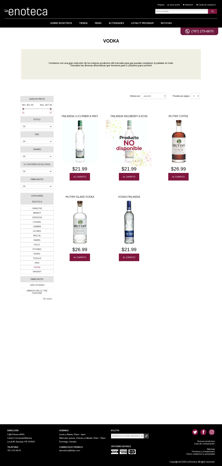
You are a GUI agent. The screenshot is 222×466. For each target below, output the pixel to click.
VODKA (37, 267)
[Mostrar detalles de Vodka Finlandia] (129, 222)
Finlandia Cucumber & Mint (80, 116)
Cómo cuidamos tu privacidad (200, 454)
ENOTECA (37, 201)
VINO (37, 262)
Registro (161, 5)
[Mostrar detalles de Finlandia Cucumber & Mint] (79, 141)
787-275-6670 (14, 450)
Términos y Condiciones (203, 451)
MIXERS (37, 240)
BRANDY (37, 213)
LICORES (37, 231)
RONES (37, 253)
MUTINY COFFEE (178, 116)
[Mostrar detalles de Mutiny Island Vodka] (79, 222)
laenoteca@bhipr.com (69, 450)
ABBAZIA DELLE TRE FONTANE (37, 291)
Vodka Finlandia (129, 197)
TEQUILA (37, 258)
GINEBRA (37, 226)
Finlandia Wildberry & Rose (129, 116)
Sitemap (211, 449)
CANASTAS (37, 208)
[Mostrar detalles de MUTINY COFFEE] (178, 141)
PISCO (37, 244)
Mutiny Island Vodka (80, 197)
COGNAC (37, 222)
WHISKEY (37, 271)
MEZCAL (37, 235)
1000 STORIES (37, 285)
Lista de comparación (204, 443)
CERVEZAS (37, 217)
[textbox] (181, 11)
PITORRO (37, 249)
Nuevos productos (206, 441)
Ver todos (47, 298)
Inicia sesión (175, 5)
